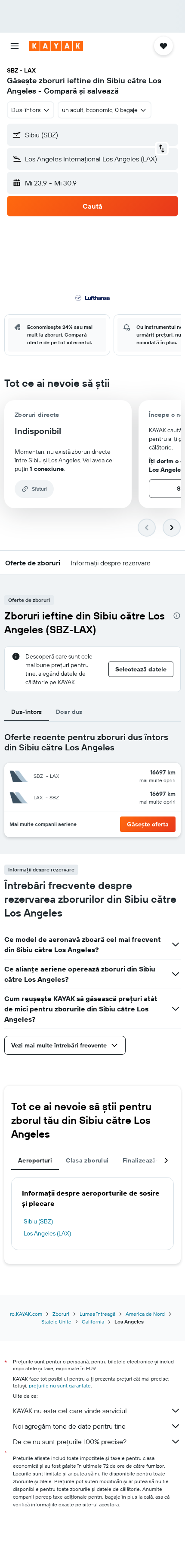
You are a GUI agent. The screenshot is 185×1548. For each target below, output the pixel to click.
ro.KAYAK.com (26, 1314)
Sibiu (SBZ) (38, 1221)
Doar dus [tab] (69, 712)
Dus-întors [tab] (26, 712)
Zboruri (60, 1314)
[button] (14, 45)
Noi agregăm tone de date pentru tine (69, 1426)
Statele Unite (56, 1321)
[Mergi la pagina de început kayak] (56, 46)
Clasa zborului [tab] (87, 1160)
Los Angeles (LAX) (47, 1233)
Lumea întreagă (97, 1314)
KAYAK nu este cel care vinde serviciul (70, 1410)
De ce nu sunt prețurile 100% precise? (69, 1441)
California (93, 1321)
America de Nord (145, 1314)
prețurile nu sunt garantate (60, 1385)
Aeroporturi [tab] (35, 1160)
